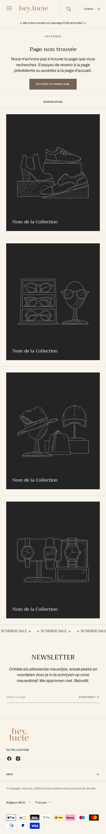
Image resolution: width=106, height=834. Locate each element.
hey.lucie (27, 788)
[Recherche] (68, 9)
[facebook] (9, 758)
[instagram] (18, 758)
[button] (8, 9)
